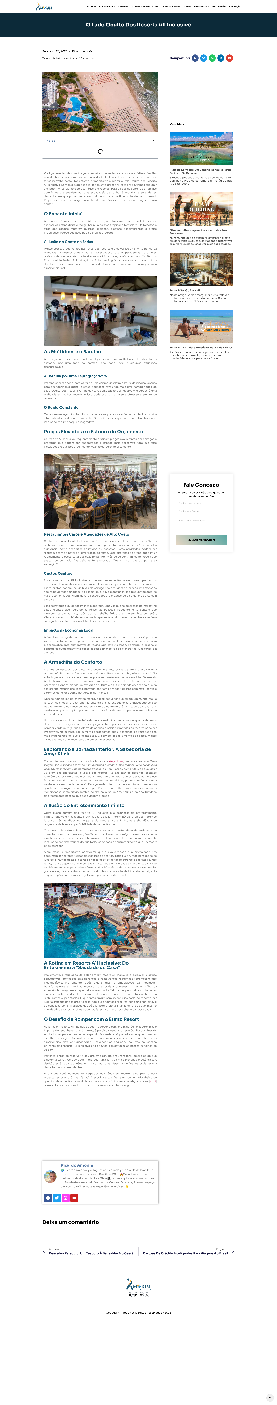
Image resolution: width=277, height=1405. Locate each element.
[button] (153, 141)
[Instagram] (66, 1198)
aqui (153, 1081)
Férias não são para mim (186, 290)
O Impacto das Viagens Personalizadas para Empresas (199, 231)
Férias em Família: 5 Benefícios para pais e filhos (201, 347)
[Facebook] (48, 1198)
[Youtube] (74, 1198)
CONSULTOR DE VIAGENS (196, 6)
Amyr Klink (116, 761)
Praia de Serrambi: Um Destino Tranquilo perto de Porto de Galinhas (200, 171)
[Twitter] (57, 1198)
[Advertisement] (201, 90)
